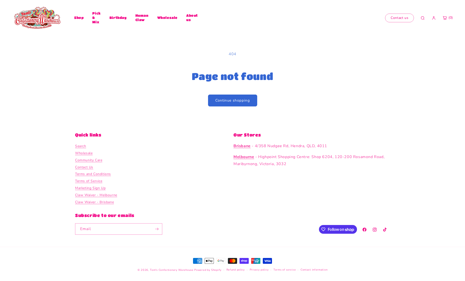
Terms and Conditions (93, 174)
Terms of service (284, 270)
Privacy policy (259, 270)
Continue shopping (232, 100)
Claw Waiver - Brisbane (94, 202)
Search (80, 146)
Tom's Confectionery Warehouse (171, 270)
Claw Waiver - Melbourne (96, 195)
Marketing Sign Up (90, 188)
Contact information (314, 270)
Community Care (88, 160)
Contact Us (84, 167)
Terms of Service (88, 181)
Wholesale (167, 17)
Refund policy (235, 270)
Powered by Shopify (208, 270)
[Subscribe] (156, 229)
